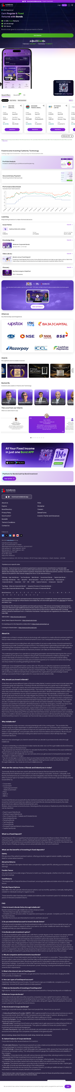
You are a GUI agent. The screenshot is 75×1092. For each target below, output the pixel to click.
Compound (52, 582)
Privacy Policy (6, 513)
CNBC (33, 582)
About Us (5, 503)
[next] (72, 370)
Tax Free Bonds (25, 577)
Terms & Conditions (8, 522)
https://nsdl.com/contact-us (40, 624)
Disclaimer (41, 506)
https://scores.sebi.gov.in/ (18, 617)
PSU (18, 580)
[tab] (6, 95)
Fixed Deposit (60, 580)
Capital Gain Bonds (59, 577)
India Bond (10, 540)
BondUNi (5, 519)
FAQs (39, 503)
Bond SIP (59, 582)
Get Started (37, 35)
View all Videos (37, 307)
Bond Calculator (34, 580)
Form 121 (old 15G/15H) (47, 580)
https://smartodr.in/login (29, 620)
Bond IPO (24, 580)
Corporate (18, 582)
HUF (24, 582)
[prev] (2, 370)
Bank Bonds (35, 577)
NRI (28, 582)
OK (68, 1086)
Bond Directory (7, 509)
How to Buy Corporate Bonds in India (13, 588)
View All (69, 224)
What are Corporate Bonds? (17, 586)
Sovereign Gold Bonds (9, 580)
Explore (4, 506)
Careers (40, 509)
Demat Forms (42, 513)
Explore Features (41, 582)
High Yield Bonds (14, 577)
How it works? (6, 516)
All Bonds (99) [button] (66, 136)
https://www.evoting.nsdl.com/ (27, 627)
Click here (62, 600)
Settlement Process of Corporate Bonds (38, 588)
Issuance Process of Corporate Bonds (39, 586)
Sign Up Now (8, 478)
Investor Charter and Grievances (48, 516)
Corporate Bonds (7, 582)
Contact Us (6, 526)
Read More (12, 129)
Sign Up (64, 5)
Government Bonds (46, 577)
